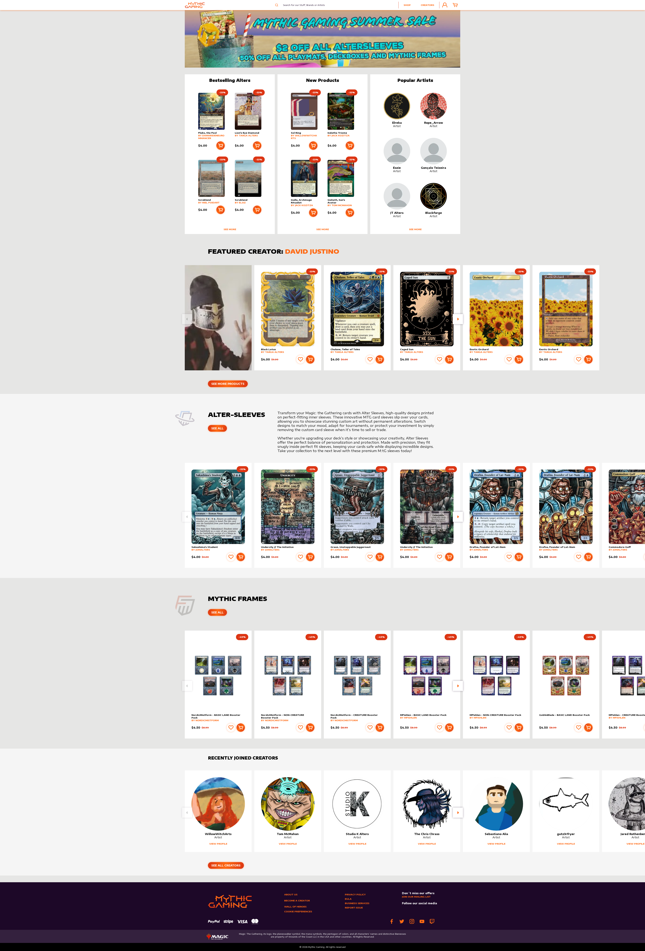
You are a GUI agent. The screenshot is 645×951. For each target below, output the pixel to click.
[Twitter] (402, 921)
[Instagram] (412, 921)
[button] (458, 319)
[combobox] (301, 5)
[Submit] (276, 5)
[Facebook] (392, 921)
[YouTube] (422, 921)
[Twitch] (432, 921)
